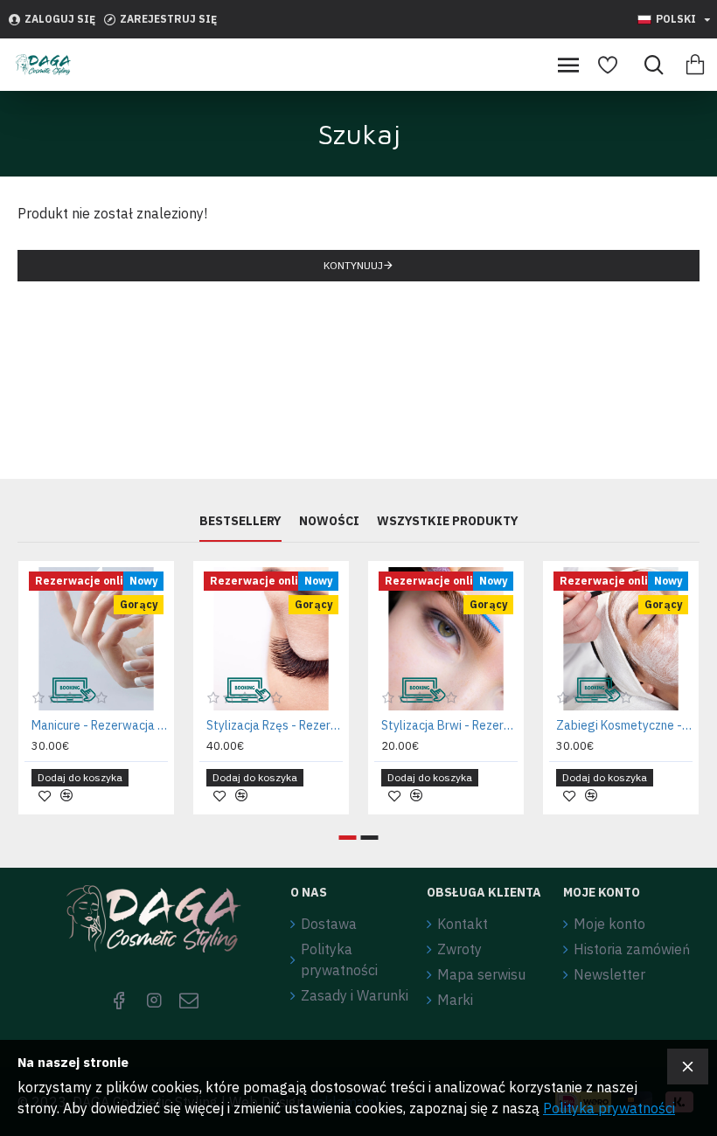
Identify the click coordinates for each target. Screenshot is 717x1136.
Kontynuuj (353, 265)
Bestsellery (240, 521)
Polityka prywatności (609, 1108)
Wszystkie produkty (448, 521)
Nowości (329, 521)
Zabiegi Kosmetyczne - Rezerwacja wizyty (624, 725)
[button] (348, 837)
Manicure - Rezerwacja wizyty (99, 725)
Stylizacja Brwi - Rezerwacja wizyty (449, 725)
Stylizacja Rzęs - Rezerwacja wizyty (274, 725)
